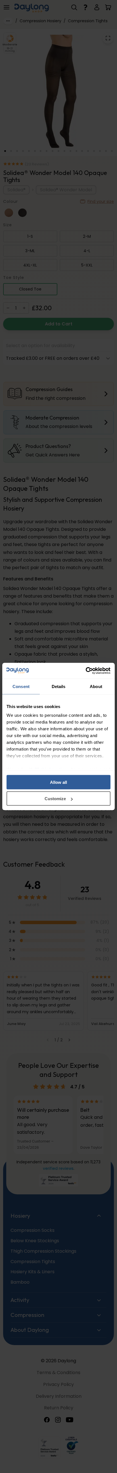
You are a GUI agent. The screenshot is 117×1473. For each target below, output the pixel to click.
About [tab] (96, 686)
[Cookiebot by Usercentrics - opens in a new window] (85, 671)
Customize (55, 798)
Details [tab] (59, 686)
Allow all (58, 782)
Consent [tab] (21, 686)
